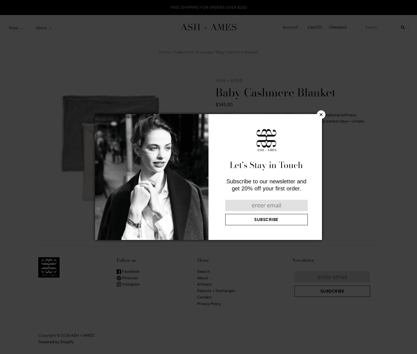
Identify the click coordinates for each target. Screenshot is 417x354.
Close (321, 114)
